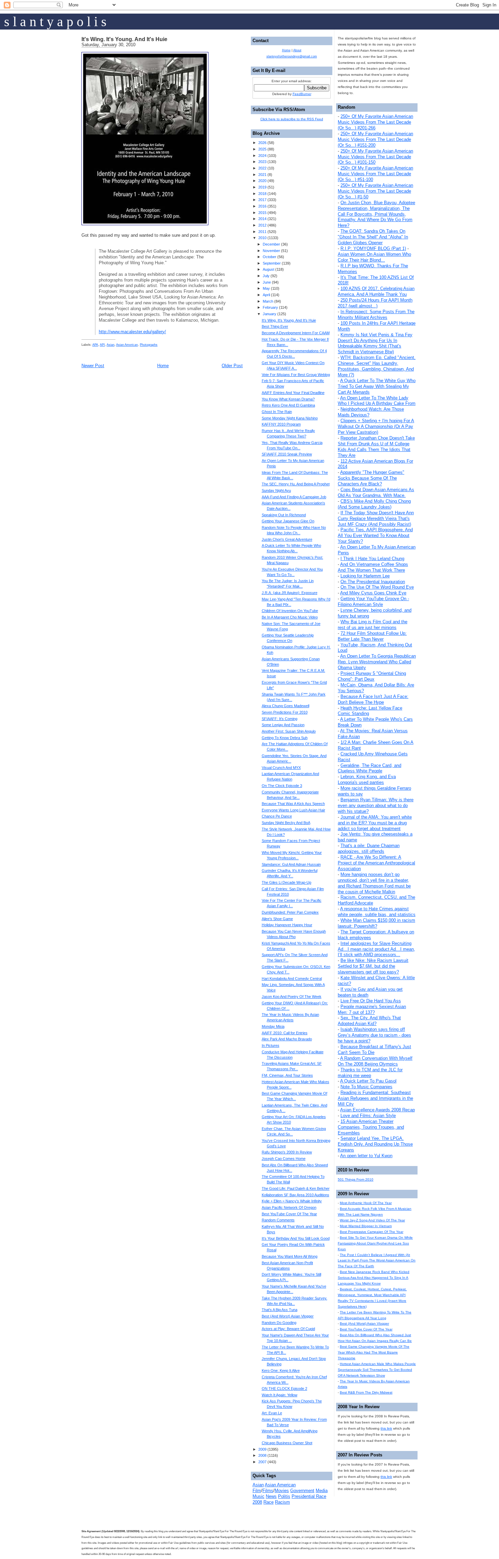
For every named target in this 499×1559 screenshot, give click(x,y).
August (268, 269)
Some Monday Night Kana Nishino (290, 418)
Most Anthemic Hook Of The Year (366, 1203)
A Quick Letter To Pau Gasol (368, 1080)
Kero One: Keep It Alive (281, 1370)
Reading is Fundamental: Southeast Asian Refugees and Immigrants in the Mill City (375, 1098)
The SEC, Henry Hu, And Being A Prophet (296, 484)
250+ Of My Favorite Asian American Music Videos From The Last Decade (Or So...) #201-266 (375, 122)
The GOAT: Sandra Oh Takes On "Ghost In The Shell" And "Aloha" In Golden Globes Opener (373, 237)
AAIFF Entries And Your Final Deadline (293, 393)
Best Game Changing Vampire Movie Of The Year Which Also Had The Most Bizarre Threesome (373, 1352)
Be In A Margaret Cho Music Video (290, 617)
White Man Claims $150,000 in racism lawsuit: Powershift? (376, 923)
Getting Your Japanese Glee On (288, 521)
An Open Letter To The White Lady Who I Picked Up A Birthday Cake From (376, 400)
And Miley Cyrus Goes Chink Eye (373, 592)
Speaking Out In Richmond (284, 515)
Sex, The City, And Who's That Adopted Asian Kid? (369, 1020)
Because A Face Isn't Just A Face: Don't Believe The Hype (373, 699)
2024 (262, 156)
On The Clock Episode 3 (282, 786)
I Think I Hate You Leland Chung (372, 558)
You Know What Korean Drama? (288, 399)
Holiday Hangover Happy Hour (287, 925)
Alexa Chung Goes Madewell (285, 706)
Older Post (232, 365)
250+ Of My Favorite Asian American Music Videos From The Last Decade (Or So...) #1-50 (375, 191)
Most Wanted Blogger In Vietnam (366, 1226)
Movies (282, 1490)
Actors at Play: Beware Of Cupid (288, 1329)
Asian (110, 344)
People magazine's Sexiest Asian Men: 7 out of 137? (372, 1009)
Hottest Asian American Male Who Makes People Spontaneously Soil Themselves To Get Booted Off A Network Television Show (377, 1369)
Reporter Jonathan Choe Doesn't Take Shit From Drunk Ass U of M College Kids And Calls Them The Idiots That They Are (376, 446)
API (102, 344)
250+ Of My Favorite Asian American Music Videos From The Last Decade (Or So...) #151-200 (375, 139)
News (271, 1496)
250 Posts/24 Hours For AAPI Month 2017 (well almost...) (375, 303)
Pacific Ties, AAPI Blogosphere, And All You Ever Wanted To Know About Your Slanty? (375, 535)
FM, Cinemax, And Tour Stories (287, 1075)
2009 (262, 1449)
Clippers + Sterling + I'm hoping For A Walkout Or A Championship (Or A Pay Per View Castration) (376, 426)
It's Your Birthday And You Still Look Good (296, 1238)
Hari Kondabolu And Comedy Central (292, 978)
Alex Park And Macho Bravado (287, 1039)
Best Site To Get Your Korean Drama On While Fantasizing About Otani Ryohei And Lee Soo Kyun (375, 1243)
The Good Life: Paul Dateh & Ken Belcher (296, 1188)
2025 (262, 149)
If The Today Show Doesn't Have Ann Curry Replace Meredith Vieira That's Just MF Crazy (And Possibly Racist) (376, 518)
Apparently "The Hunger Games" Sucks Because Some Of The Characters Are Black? (371, 478)
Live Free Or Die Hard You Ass (370, 1000)
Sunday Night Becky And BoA (286, 823)
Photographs (149, 344)
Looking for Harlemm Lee (365, 575)
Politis (284, 1496)
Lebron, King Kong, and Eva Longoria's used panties (367, 779)
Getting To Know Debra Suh (285, 738)
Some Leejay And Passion (283, 725)
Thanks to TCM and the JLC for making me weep (370, 1072)
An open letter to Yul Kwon (366, 1155)
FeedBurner (302, 94)
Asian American (127, 344)
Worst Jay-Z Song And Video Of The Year (372, 1220)
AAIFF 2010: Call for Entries (285, 1033)
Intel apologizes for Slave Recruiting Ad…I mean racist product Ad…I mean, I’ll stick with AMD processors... (376, 949)
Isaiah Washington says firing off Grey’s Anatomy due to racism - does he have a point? (374, 1035)
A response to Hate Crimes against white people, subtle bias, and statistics (376, 911)
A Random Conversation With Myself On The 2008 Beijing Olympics (375, 1061)
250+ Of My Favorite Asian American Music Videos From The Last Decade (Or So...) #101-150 (375, 156)
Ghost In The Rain (277, 412)
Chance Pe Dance (277, 816)
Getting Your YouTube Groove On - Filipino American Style (373, 601)
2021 (262, 175)
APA (95, 344)
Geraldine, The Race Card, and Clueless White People (369, 768)
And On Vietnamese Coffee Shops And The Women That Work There (373, 567)
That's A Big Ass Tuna (279, 1310)
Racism (282, 1502)
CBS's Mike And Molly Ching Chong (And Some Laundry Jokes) (374, 504)
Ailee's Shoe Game (277, 919)
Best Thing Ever (275, 326)
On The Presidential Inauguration (372, 581)
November (271, 251)
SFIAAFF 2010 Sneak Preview (287, 454)
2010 (262, 238)
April (266, 295)
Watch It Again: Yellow (279, 1395)
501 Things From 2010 (355, 1179)
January (269, 314)
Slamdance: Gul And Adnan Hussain (291, 864)
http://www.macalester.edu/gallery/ (132, 331)
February (270, 307)
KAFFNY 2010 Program (281, 424)
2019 (262, 187)
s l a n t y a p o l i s (55, 21)
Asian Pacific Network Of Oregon (289, 1207)
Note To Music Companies (366, 1086)
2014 (262, 219)
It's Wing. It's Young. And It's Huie (124, 39)
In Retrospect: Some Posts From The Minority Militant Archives (376, 314)
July (266, 276)
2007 (262, 1462)
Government (302, 1490)
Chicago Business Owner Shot (287, 1443)
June (267, 282)
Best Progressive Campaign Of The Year (371, 1232)
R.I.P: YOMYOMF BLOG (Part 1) (373, 248)
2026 (262, 143)
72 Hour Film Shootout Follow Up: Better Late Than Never (372, 636)
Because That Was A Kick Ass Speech (293, 804)
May (266, 288)
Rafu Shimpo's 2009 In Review (287, 1152)
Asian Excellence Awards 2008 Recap (377, 1109)
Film (257, 1490)
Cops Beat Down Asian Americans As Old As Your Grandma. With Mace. (376, 492)
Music (258, 1496)
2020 (262, 181)
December (271, 244)
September (272, 263)
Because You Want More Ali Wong (289, 1256)
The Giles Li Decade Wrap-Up (286, 882)
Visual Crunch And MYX (281, 768)
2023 (262, 162)
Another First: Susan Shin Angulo (289, 731)
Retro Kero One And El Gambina (288, 405)
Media (322, 1490)
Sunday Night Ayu (276, 490)
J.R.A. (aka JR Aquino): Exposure (289, 593)
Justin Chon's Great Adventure (287, 539)
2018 (262, 194)
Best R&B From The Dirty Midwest (366, 1392)
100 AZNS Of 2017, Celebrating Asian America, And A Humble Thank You (376, 291)
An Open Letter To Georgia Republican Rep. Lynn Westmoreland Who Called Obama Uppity (377, 661)
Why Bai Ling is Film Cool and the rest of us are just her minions (372, 624)
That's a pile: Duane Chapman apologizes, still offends (369, 848)
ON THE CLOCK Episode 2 (284, 1388)
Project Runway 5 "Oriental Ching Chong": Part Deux (372, 676)
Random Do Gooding (279, 1323)
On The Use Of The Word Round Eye (377, 587)
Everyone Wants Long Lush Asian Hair (293, 810)
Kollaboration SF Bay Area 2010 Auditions (295, 1195)
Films (267, 1490)
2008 (262, 1455)
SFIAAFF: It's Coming (279, 719)
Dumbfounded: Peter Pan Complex (290, 912)
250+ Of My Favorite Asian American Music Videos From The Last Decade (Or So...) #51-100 (375, 173)
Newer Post (92, 365)
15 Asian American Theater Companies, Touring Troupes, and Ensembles (371, 1127)
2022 (262, 168)
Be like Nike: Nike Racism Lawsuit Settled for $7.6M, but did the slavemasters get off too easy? (373, 966)
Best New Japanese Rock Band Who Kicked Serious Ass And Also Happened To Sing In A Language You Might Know (373, 1277)
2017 (262, 200)
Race (268, 1502)
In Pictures (270, 1045)
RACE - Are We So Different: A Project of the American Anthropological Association (376, 863)
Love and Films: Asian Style (368, 1115)
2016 (262, 206)
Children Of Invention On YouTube (290, 611)
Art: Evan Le (272, 1413)
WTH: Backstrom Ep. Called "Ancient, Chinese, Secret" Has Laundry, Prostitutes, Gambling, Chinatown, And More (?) (376, 366)
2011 (262, 232)
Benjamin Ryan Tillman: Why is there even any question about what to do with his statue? (375, 805)
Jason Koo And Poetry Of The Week (291, 996)
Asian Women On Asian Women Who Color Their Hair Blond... (374, 257)
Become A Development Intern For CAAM (296, 333)
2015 (262, 213)
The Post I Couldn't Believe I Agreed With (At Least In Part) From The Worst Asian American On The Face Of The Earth (376, 1260)
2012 (262, 225)
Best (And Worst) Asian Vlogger (364, 1323)
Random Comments (278, 1220)
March (268, 301)
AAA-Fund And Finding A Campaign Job (294, 497)
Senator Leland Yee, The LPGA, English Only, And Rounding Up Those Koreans (375, 1144)
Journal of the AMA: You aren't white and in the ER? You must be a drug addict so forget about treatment (375, 822)
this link (386, 1428)
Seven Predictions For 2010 (285, 712)
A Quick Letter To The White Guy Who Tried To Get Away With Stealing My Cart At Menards (376, 386)
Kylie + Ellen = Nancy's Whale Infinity (292, 1201)
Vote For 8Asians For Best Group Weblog (296, 375)
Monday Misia (273, 1026)
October (269, 257)
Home (163, 365)
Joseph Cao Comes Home (284, 1159)
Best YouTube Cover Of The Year (366, 1329)
